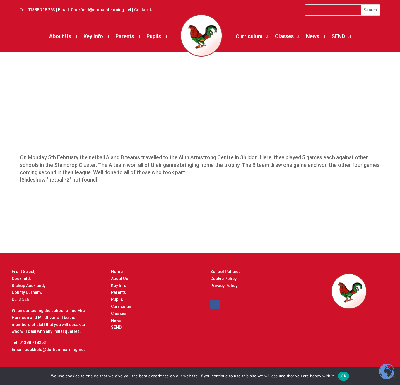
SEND (338, 36)
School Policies (225, 271)
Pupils (153, 36)
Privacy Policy (223, 285)
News (116, 320)
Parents (124, 36)
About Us (60, 36)
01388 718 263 (41, 9)
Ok (343, 376)
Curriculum (249, 36)
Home (117, 271)
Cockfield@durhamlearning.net (101, 9)
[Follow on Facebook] (215, 304)
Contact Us (144, 9)
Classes (284, 36)
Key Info (93, 36)
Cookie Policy (223, 278)
